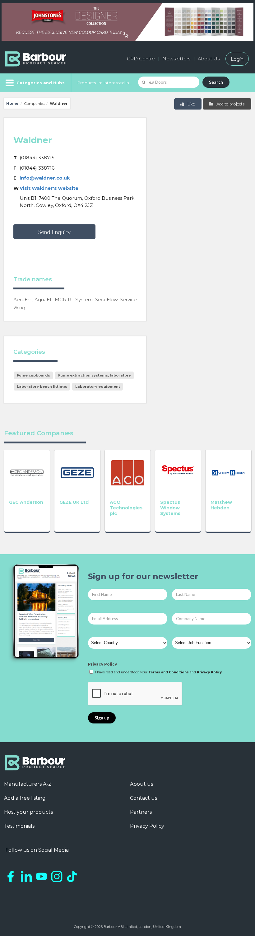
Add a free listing (25, 798)
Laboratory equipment (97, 386)
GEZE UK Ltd (74, 502)
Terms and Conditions (168, 672)
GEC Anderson (26, 502)
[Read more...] (27, 473)
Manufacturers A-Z (28, 784)
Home (12, 103)
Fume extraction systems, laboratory (94, 375)
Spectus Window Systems (170, 507)
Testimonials (19, 826)
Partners (141, 812)
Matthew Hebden (221, 505)
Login (237, 59)
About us (141, 784)
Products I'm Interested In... (104, 82)
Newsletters (176, 59)
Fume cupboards (33, 375)
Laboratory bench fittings (42, 386)
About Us (209, 59)
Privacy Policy (102, 664)
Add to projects (230, 103)
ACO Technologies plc (126, 507)
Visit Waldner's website (49, 188)
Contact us (143, 798)
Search (216, 82)
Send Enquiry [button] (54, 231)
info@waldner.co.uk (45, 178)
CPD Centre (141, 59)
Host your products (28, 812)
